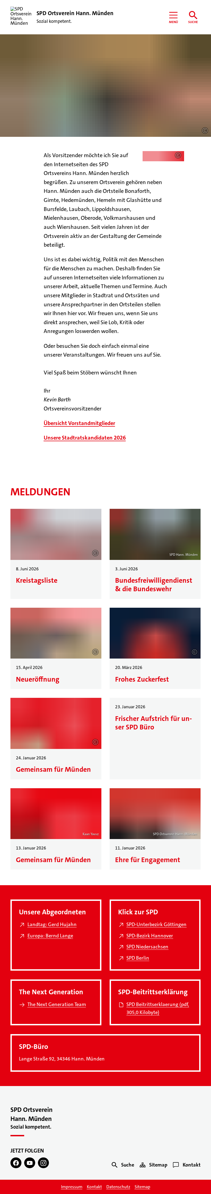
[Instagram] (43, 1162)
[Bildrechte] (205, 130)
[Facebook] (15, 1162)
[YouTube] (29, 1162)
